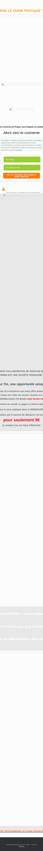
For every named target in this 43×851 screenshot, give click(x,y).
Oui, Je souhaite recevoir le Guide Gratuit (21, 175)
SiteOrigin (21, 846)
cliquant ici (19, 150)
